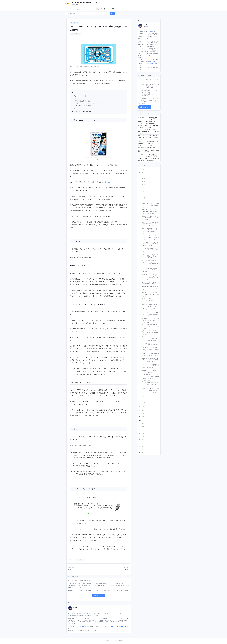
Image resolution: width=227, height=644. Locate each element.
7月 (142, 194)
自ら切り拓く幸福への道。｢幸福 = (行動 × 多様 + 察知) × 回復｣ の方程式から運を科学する (151, 211)
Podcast (104, 626)
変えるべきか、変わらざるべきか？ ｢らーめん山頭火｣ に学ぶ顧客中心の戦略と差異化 (151, 243)
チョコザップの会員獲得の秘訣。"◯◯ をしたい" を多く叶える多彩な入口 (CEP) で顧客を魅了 (151, 263)
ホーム (68, 9)
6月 (142, 198)
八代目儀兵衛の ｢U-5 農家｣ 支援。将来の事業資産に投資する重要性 (150, 250)
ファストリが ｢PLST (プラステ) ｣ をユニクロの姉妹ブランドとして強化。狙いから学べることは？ (151, 390)
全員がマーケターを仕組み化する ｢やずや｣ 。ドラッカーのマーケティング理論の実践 (151, 223)
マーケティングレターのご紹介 (82, 111)
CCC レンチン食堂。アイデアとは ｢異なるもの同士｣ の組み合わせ (151, 282)
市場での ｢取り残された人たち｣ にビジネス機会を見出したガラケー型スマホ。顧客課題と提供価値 (151, 231)
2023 (140, 410)
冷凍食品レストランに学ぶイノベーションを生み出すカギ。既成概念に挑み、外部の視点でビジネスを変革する (151, 277)
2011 (140, 449)
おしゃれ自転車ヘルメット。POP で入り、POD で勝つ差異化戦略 (151, 343)
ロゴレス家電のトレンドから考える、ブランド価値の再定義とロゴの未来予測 (150, 314)
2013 (140, 443)
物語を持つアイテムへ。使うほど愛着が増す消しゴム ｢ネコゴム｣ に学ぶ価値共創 (151, 320)
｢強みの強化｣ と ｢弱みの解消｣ (83, 105)
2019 (140, 423)
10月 (142, 185)
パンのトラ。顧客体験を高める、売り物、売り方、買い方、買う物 (151, 354)
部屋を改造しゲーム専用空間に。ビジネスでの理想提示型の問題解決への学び (151, 332)
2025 (140, 172)
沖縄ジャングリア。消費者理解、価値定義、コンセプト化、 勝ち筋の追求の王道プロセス (151, 366)
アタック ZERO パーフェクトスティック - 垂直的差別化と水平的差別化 (151, 288)
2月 (142, 403)
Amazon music (114, 626)
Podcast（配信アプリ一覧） (98, 9)
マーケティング (74, 22)
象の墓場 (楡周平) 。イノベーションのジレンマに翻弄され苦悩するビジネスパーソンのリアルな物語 (150, 383)
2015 (140, 436)
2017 (140, 430)
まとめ (76, 108)
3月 (142, 399)
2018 (140, 426)
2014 (140, 439)
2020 (140, 420)
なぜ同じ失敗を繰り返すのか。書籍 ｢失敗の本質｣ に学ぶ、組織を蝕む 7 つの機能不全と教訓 (148, 137)
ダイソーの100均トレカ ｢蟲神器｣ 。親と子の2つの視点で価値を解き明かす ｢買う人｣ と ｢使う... (151, 237)
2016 (140, 433)
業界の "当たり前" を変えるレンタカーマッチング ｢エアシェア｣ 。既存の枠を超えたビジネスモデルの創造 (151, 307)
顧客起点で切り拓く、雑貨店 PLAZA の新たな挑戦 (149, 371)
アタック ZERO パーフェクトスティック (85, 96)
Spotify (108, 626)
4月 (142, 396)
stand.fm (121, 626)
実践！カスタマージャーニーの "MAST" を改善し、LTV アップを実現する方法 (151, 294)
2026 (140, 169)
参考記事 (108, 182)
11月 (142, 181)
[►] (138, 169)
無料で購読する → (98, 595)
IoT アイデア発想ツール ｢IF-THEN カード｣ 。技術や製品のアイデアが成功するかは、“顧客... (151, 376)
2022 (140, 413)
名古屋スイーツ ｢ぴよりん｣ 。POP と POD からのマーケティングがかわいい (151, 217)
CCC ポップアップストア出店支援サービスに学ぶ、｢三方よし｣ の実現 (151, 326)
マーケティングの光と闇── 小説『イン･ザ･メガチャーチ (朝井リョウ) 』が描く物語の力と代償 (148, 131)
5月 (142, 201)
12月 (142, 178)
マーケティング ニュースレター (80, 9)
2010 (140, 452)
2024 (140, 176)
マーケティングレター (79, 626)
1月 (142, 406)
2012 (140, 446)
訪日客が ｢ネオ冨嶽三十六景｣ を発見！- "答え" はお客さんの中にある (151, 300)
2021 (140, 417)
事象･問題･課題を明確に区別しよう (146, 147)
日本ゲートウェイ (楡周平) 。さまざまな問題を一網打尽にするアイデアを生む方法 (150, 256)
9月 (142, 188)
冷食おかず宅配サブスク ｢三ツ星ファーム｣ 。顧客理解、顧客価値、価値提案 (151, 205)
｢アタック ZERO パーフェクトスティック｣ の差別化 (88, 103)
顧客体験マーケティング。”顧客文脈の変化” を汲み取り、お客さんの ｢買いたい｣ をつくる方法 (151, 349)
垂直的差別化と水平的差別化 (82, 101)
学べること (77, 98)
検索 (112, 13)
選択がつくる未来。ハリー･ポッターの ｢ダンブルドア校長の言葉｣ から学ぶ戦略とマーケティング (151, 338)
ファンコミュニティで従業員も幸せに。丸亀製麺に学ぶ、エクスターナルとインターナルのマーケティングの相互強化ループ (148, 143)
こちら (84, 540)
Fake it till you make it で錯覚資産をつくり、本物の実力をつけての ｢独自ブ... (150, 269)
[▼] (138, 176)
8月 (142, 191)
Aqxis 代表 (111, 9)
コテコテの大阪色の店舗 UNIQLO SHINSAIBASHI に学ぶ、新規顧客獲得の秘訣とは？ (150, 359)
